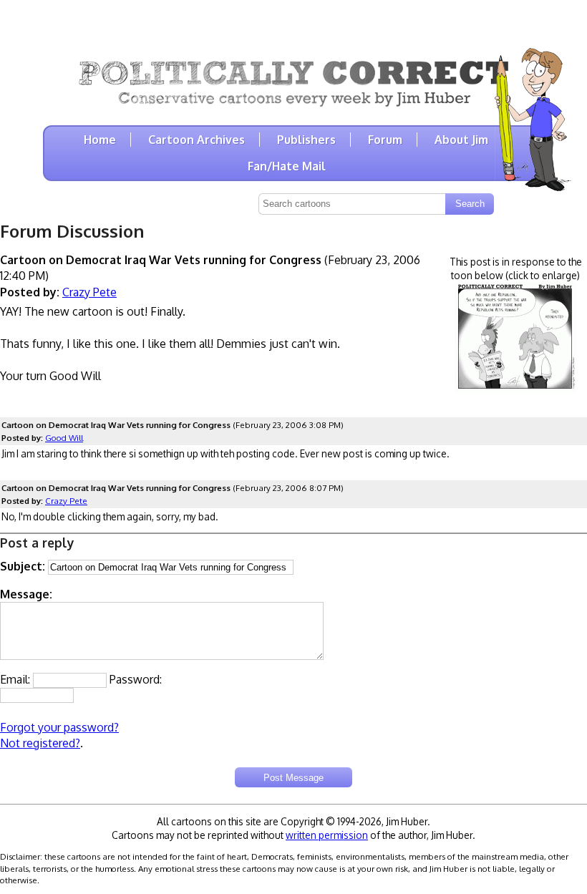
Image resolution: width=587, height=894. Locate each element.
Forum (385, 139)
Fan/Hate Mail (287, 166)
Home (100, 139)
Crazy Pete (89, 292)
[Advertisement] (293, 21)
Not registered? (40, 743)
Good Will (64, 437)
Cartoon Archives (196, 139)
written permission (327, 835)
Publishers (306, 139)
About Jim (461, 139)
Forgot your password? (59, 727)
